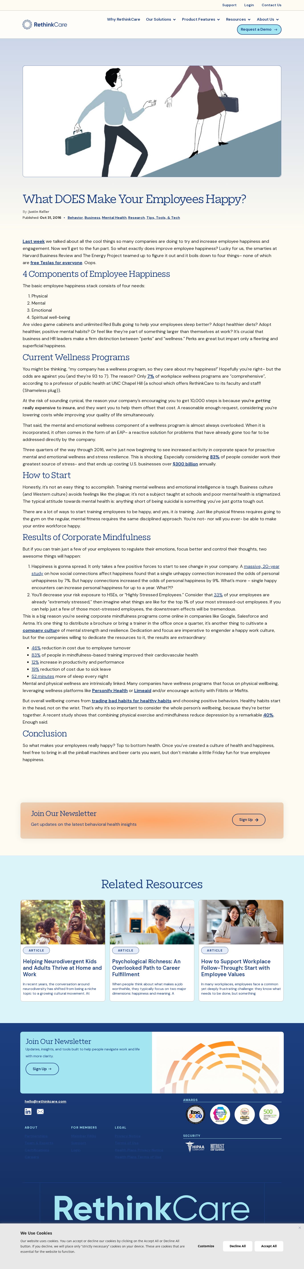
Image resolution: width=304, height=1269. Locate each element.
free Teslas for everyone (56, 262)
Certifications (37, 1150)
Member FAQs (83, 1136)
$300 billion (185, 464)
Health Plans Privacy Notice (139, 1150)
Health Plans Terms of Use (138, 1157)
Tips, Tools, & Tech (163, 217)
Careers (32, 1157)
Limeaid (142, 690)
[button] (161, 19)
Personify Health (110, 690)
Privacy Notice (128, 1136)
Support (78, 1143)
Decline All (238, 1246)
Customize (206, 1246)
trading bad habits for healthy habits (132, 701)
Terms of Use (127, 1143)
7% (150, 376)
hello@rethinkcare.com (45, 1101)
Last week (34, 241)
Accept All (269, 1246)
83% (215, 457)
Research (136, 217)
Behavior (75, 217)
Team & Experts (39, 1143)
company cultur (40, 630)
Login (76, 1150)
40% (268, 715)
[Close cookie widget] (300, 1228)
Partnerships (36, 1136)
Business (92, 217)
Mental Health (114, 217)
